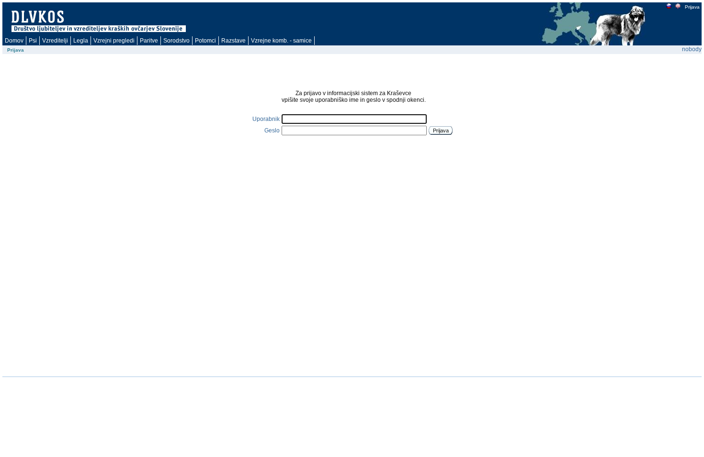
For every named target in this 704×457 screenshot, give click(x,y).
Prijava (692, 7)
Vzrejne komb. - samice (281, 40)
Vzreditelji (55, 40)
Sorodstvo (176, 40)
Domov (14, 40)
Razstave (233, 40)
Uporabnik (266, 119)
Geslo (272, 130)
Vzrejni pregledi (114, 40)
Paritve (149, 40)
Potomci (205, 40)
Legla (80, 40)
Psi (33, 40)
